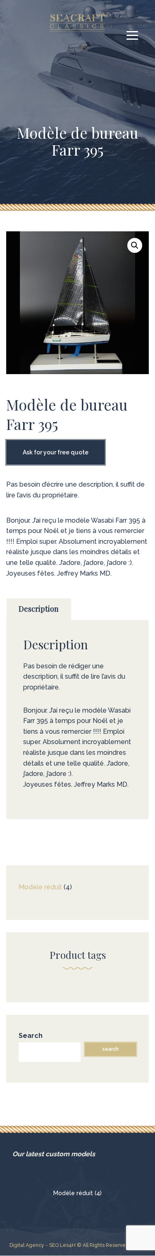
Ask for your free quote (55, 452)
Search (31, 1036)
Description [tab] (39, 609)
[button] (134, 245)
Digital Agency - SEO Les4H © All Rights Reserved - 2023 (77, 1245)
